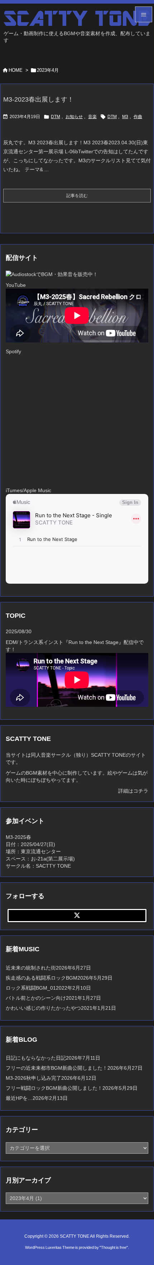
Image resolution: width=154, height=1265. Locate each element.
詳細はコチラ (133, 791)
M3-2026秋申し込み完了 (33, 1078)
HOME (16, 70)
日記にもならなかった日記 (36, 1058)
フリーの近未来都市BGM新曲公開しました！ (56, 1068)
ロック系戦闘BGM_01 (31, 988)
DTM (55, 116)
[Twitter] (77, 916)
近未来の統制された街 (31, 968)
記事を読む (77, 195)
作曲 (138, 116)
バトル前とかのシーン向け (36, 998)
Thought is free (113, 1247)
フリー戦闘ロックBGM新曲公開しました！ (54, 1088)
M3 (125, 116)
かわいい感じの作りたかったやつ (43, 1008)
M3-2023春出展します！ (38, 99)
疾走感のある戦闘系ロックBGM (41, 978)
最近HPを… (19, 1098)
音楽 (92, 116)
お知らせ (74, 116)
